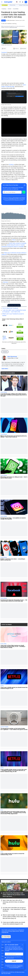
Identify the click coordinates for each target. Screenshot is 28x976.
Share (4, 48)
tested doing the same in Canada (16, 245)
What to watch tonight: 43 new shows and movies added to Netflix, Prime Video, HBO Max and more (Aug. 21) (15, 916)
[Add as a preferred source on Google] (6, 936)
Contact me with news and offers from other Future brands (13, 957)
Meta (13, 239)
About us (3, 961)
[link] (5, 325)
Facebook (4, 52)
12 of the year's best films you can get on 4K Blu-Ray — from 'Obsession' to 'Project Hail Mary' (14, 909)
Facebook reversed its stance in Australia (12, 246)
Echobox (11, 164)
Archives (3, 964)
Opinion (3, 20)
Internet (9, 8)
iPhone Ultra (12, 5)
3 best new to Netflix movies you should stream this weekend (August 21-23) (14, 923)
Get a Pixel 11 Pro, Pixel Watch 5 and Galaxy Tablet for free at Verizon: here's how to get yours (14, 894)
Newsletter (24, 48)
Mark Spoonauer (11, 20)
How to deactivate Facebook (10, 308)
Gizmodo (5, 282)
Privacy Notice (11, 198)
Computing (4, 8)
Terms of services (15, 197)
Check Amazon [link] (20, 339)
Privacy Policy (20, 965)
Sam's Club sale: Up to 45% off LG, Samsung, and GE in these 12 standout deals (13, 902)
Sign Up (14, 961)
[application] (14, 127)
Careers (3, 956)
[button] (26, 2)
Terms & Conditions (17, 966)
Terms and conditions (6, 941)
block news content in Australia (17, 243)
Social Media (15, 8)
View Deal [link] (20, 326)
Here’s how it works (13, 27)
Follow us (17, 48)
